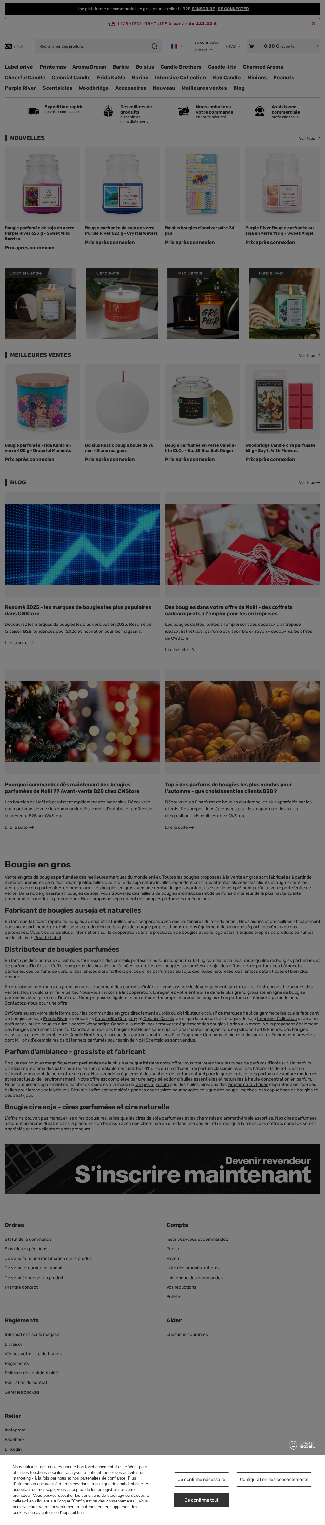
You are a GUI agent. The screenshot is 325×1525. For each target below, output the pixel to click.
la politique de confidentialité (117, 1484)
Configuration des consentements (274, 1479)
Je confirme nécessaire (201, 1479)
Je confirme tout (201, 1500)
